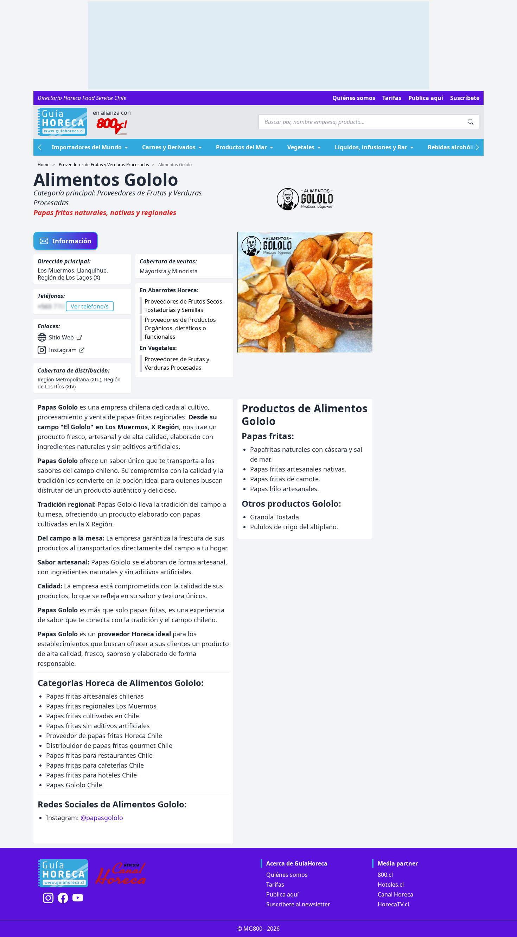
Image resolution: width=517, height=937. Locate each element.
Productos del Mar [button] (241, 147)
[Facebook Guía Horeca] (63, 898)
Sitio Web (61, 337)
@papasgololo (102, 817)
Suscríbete (464, 98)
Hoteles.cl (391, 884)
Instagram (63, 350)
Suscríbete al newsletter (298, 904)
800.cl (385, 875)
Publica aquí (425, 98)
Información (71, 241)
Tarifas (391, 98)
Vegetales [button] (300, 147)
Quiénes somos (353, 98)
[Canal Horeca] (120, 873)
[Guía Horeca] (62, 122)
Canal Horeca (395, 894)
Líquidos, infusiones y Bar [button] (371, 147)
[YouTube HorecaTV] (77, 898)
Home (44, 165)
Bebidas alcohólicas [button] (455, 147)
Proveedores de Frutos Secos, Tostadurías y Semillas (184, 306)
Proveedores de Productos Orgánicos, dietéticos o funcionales (180, 328)
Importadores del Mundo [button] (87, 147)
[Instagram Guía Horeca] (48, 898)
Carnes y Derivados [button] (169, 147)
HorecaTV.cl (393, 904)
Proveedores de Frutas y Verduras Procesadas (104, 165)
